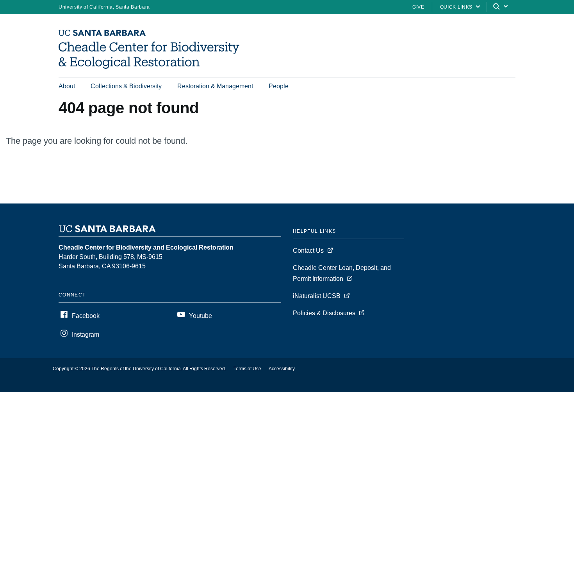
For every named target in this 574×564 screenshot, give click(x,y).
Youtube (200, 315)
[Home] (152, 66)
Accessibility (282, 368)
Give (418, 7)
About (67, 86)
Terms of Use (247, 368)
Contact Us (308, 250)
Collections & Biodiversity (126, 86)
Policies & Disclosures (324, 313)
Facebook (86, 315)
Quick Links (456, 7)
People (279, 86)
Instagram (85, 334)
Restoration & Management (215, 86)
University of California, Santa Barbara (104, 7)
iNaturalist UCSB (316, 296)
